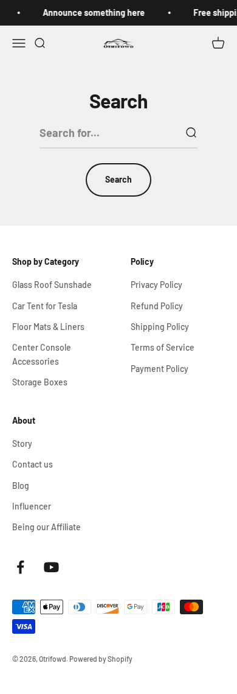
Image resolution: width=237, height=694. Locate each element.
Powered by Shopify (100, 658)
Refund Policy (157, 306)
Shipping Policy (160, 326)
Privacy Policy (156, 284)
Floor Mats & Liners (48, 326)
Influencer (31, 506)
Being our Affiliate (46, 527)
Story (22, 443)
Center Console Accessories (41, 354)
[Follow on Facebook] (20, 567)
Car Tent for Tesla (44, 306)
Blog (20, 485)
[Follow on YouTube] (51, 567)
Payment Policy (159, 368)
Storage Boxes (39, 382)
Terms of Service (162, 347)
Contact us (32, 464)
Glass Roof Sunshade (52, 284)
